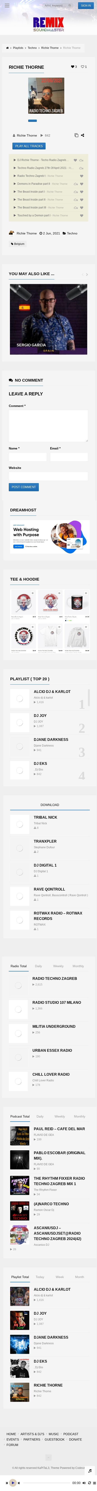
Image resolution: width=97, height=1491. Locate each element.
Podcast (71, 1434)
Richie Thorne (27, 135)
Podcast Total (20, 1116)
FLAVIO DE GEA (44, 1135)
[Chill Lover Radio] (18, 1081)
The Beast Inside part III (40, 207)
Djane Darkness (51, 740)
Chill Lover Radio (50, 1074)
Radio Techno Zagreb (54, 979)
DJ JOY (40, 716)
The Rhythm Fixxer (45, 1189)
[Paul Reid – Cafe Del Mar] (19, 1136)
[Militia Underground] (18, 1033)
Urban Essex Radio (52, 1050)
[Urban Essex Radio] (18, 1057)
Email (55, 448)
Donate (75, 1439)
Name (14, 448)
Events (13, 1439)
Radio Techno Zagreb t (40, 175)
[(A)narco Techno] (19, 1211)
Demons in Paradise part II (42, 183)
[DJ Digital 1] (19, 872)
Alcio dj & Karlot (52, 692)
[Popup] (76, 135)
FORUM (12, 1445)
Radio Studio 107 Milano (56, 1002)
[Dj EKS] (19, 770)
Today (40, 1277)
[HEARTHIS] (75, 160)
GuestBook (55, 1439)
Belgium (19, 244)
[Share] (82, 135)
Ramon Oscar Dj (44, 1210)
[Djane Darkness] (19, 746)
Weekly (58, 966)
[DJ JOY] (19, 722)
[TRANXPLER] (19, 848)
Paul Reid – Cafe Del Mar (59, 1129)
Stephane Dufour (44, 847)
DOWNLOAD (50, 805)
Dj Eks (39, 769)
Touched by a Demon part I (42, 215)
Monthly (78, 966)
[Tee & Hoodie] (50, 621)
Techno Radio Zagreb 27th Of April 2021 (46, 168)
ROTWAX (40, 924)
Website (15, 468)
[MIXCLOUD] (81, 160)
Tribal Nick (45, 817)
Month (79, 1277)
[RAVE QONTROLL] (19, 896)
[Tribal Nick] (19, 824)
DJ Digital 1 (45, 865)
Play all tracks (29, 146)
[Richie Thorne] (19, 1392)
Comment (17, 406)
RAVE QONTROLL (49, 889)
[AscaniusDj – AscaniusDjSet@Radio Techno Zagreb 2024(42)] (19, 1235)
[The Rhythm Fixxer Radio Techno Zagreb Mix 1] (19, 1185)
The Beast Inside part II (40, 199)
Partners (31, 1439)
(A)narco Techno (51, 1204)
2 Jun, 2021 (51, 233)
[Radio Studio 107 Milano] (18, 1009)
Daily (38, 966)
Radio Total (19, 966)
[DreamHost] (50, 537)
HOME (11, 1434)
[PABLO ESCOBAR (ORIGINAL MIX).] (19, 1160)
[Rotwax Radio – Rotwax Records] (19, 920)
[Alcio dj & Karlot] (19, 698)
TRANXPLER (45, 841)
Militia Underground (54, 1026)
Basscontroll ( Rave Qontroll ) (70, 895)
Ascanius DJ (41, 1244)
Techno (72, 233)
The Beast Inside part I (39, 191)
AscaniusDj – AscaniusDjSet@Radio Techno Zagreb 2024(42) (57, 1233)
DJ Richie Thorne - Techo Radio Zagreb (43, 160)
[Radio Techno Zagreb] (18, 985)
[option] (48, 319)
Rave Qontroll (42, 895)
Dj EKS (40, 764)
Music (54, 1434)
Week (60, 1277)
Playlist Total (20, 1277)
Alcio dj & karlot (43, 697)
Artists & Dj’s (32, 1434)
